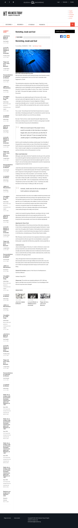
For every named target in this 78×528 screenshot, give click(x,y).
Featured (19, 37)
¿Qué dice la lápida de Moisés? (6, 37)
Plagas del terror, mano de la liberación (6, 64)
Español (71, 12)
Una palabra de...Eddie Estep (6, 98)
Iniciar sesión (17, 518)
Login (58, 2)
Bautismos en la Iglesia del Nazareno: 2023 (6, 494)
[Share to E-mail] (68, 36)
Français (71, 16)
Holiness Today (37, 46)
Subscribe (65, 2)
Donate (72, 2)
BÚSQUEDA (72, 24)
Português (71, 14)
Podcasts (42, 24)
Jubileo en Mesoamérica (6, 87)
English (70, 11)
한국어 (70, 18)
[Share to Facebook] (61, 36)
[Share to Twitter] (64, 36)
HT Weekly (31, 24)
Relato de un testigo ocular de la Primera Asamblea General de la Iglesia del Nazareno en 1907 (6, 399)
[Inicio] (13, 14)
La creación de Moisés (6, 116)
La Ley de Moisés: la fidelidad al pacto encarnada (6, 50)
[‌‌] (5, 2)
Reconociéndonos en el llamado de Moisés (7, 76)
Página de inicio (7, 518)
